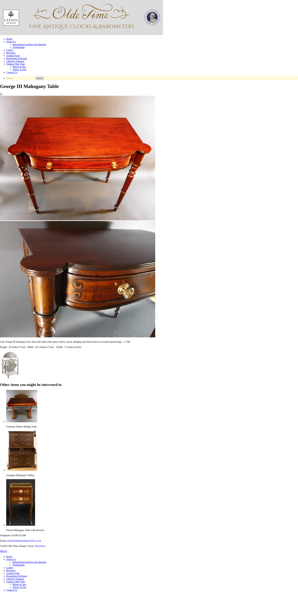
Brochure (10, 53)
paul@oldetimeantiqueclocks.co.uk (24, 540)
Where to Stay (19, 66)
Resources (40, 546)
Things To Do (19, 69)
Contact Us (11, 72)
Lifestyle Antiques (15, 61)
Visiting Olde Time (15, 64)
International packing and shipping (29, 44)
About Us (11, 41)
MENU (3, 551)
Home (9, 39)
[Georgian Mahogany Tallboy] (21, 470)
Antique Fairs (13, 55)
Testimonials (18, 47)
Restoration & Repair (16, 58)
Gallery (10, 50)
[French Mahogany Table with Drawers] (20, 525)
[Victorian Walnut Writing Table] (21, 421)
